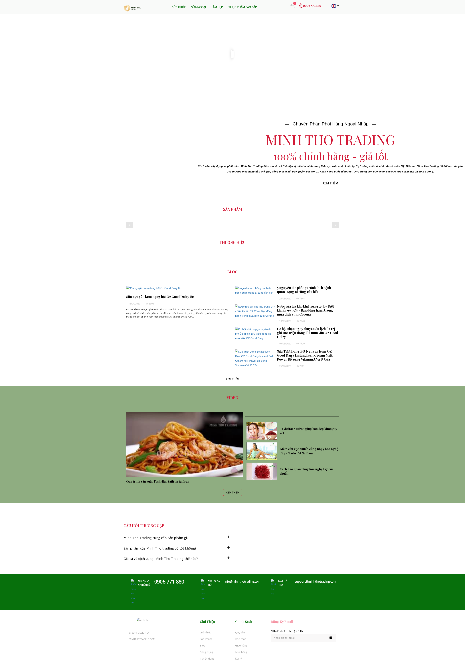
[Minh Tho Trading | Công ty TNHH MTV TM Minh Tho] (133, 8)
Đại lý (238, 658)
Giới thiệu (205, 632)
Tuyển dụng (207, 658)
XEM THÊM (232, 379)
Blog (202, 645)
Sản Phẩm (206, 639)
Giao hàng (241, 645)
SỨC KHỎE (179, 7)
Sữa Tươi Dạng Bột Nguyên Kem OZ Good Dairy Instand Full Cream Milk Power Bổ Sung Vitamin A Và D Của (305, 355)
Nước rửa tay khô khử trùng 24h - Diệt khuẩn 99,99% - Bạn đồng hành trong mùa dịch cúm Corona (305, 310)
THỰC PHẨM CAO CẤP (242, 7)
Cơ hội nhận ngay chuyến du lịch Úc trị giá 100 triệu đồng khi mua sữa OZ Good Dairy (307, 333)
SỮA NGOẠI (198, 7)
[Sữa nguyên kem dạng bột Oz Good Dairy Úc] (153, 288)
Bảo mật (240, 639)
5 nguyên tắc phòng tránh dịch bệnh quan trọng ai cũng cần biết (304, 290)
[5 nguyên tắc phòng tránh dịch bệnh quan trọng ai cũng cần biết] (255, 290)
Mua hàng (241, 652)
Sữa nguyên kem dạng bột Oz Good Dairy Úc (160, 296)
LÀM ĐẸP (217, 7)
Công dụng (206, 652)
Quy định (240, 632)
